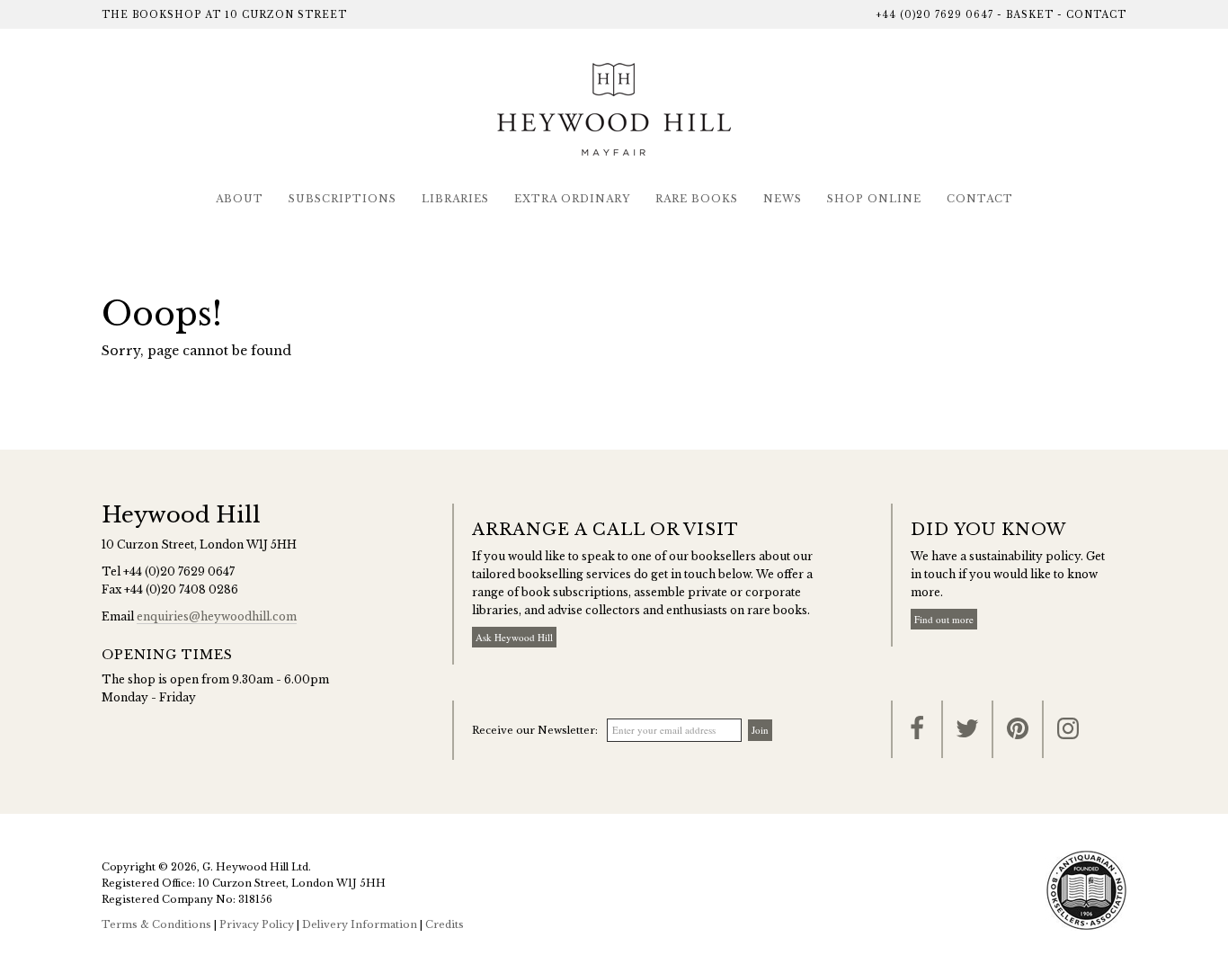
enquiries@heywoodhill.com (217, 616)
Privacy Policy (256, 924)
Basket (1030, 15)
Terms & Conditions (156, 924)
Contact (1096, 15)
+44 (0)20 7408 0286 (181, 589)
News (782, 198)
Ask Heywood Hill (514, 637)
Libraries (455, 198)
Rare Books (696, 198)
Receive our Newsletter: (535, 730)
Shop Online (874, 198)
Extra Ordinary (572, 198)
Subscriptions (342, 198)
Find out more (944, 619)
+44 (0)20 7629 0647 (934, 15)
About (239, 198)
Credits (444, 924)
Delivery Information (359, 924)
